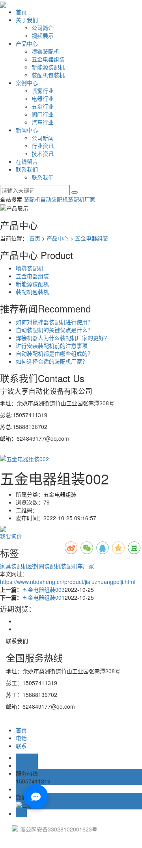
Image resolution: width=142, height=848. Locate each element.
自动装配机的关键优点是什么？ (54, 330)
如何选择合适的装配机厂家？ (52, 361)
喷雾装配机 (45, 51)
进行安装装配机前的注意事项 (52, 345)
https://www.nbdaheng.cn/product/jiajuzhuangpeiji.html (67, 582)
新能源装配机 (48, 67)
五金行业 (43, 106)
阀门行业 (43, 114)
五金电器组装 (48, 59)
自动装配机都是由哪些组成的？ (54, 353)
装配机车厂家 (77, 566)
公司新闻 (43, 138)
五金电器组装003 (43, 589)
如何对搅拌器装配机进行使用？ (54, 322)
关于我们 (27, 20)
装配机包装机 (48, 75)
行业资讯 (43, 146)
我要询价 (11, 536)
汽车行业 (43, 122)
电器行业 (43, 98)
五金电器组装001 (43, 597)
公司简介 (43, 27)
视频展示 (43, 35)
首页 (21, 12)
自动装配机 (54, 199)
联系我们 (27, 169)
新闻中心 (27, 130)
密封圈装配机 (44, 566)
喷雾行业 (43, 90)
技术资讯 (43, 153)
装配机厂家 (81, 199)
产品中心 (27, 43)
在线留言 (27, 161)
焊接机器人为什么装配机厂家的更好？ (63, 338)
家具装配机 (14, 566)
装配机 (32, 199)
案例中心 (27, 83)
